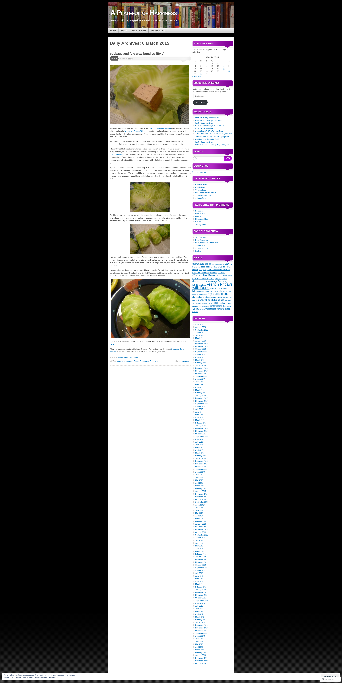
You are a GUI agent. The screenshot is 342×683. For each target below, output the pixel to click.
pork (216, 297)
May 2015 (199, 480)
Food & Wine (200, 214)
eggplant (209, 281)
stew (229, 303)
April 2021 (199, 324)
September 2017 (201, 404)
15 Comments (183, 361)
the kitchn (199, 251)
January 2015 (200, 491)
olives (194, 297)
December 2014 (201, 494)
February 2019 (200, 363)
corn (230, 276)
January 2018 (200, 396)
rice (193, 300)
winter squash (223, 309)
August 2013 (200, 538)
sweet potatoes (204, 306)
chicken (196, 272)
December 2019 (201, 344)
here (112, 344)
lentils (225, 291)
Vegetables (210, 309)
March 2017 (199, 420)
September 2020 (201, 330)
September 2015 (201, 469)
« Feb (194, 76)
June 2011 (199, 609)
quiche (229, 297)
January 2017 (200, 426)
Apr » (200, 76)
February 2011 (200, 620)
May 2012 (199, 579)
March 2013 (199, 551)
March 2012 (199, 584)
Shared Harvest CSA (203, 195)
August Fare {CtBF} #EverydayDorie (209, 131)
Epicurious (199, 211)
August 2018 (200, 379)
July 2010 (199, 639)
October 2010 (200, 631)
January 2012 (200, 590)
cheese (226, 269)
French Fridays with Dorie (160, 128)
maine (194, 294)
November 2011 (201, 595)
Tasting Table (200, 225)
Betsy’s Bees (139, 30)
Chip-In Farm (200, 187)
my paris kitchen (219, 293)
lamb (216, 291)
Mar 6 (114, 59)
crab (216, 278)
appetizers (121, 361)
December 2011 (201, 592)
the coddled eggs (117, 154)
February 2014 (200, 521)
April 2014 (199, 516)
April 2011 (199, 614)
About (124, 30)
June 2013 (199, 543)
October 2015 (200, 467)
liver (156, 361)
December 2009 (201, 658)
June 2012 (199, 576)
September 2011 (201, 601)
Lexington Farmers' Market (205, 193)
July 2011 (199, 606)
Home (113, 30)
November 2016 (201, 431)
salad (214, 299)
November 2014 (201, 497)
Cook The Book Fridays (210, 275)
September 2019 (201, 352)
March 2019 (199, 360)
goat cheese (217, 288)
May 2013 (199, 546)
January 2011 (200, 622)
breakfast (227, 267)
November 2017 (201, 401)
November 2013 (201, 529)
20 (223, 69)
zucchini (195, 312)
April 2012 (199, 581)
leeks (220, 291)
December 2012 (201, 560)
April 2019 (199, 357)
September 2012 (201, 568)
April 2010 (199, 647)
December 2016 (201, 428)
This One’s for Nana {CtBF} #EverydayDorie (212, 137)
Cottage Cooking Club (203, 278)
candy (205, 270)
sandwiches (196, 303)
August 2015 (200, 472)
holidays (195, 291)
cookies (221, 272)
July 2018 (199, 382)
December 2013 (201, 527)
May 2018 (199, 385)
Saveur (198, 222)
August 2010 (200, 636)
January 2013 (200, 557)
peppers (211, 297)
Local (229, 291)
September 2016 (201, 437)
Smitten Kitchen (201, 248)
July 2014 (199, 508)
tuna (203, 309)
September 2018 (201, 376)
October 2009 (200, 663)
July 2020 (199, 335)
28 (229, 71)
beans (194, 267)
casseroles (218, 270)
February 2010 (200, 653)
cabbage (130, 361)
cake (200, 270)
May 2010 (199, 644)
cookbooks (213, 272)
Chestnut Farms (201, 184)
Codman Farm (200, 190)
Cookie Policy (53, 677)
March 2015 (199, 486)
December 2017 (201, 398)
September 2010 (201, 633)
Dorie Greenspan (201, 240)
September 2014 (201, 502)
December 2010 (201, 625)
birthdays (214, 267)
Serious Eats (200, 246)
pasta (205, 297)
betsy (130, 59)
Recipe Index (158, 30)
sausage (204, 303)
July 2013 (199, 540)
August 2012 (200, 571)
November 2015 (201, 464)
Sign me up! (200, 102)
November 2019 (201, 346)
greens (225, 288)
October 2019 (200, 349)
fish (200, 285)
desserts (196, 281)
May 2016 (199, 447)
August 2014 (200, 505)
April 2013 (199, 549)
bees (203, 267)
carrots (210, 270)
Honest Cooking (201, 219)
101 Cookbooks (201, 237)
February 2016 (200, 456)
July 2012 (199, 573)
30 (201, 74)
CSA (219, 279)
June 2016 (199, 445)
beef (199, 267)
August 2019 (200, 355)
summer (195, 306)
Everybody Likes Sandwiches (206, 243)
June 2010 (199, 642)
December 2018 (201, 368)
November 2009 (201, 661)
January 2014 (200, 524)
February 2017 (200, 423)
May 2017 (199, 415)
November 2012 (201, 562)
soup (216, 303)
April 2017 (199, 417)
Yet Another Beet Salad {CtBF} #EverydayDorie (213, 134)
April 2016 (199, 450)
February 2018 (200, 393)
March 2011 (199, 617)
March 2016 (199, 453)
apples (208, 264)
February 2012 (200, 587)
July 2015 (199, 475)
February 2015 (200, 489)
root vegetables (203, 300)
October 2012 (200, 565)
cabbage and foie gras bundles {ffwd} (137, 53)
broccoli (195, 270)
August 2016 (200, 439)
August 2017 (200, 407)
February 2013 (200, 554)
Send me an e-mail (199, 172)
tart (211, 306)
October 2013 (200, 532)
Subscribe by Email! (206, 83)
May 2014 (199, 513)
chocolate (205, 272)
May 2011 (199, 611)
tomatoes (217, 306)
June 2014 (199, 510)
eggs (214, 281)
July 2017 (199, 409)
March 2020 (199, 338)
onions (200, 297)
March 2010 (199, 650)
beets (208, 267)
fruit (211, 288)
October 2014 (200, 499)
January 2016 (200, 458)
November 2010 (201, 628)
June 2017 (199, 412)
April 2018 (199, 387)
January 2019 (200, 365)
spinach (223, 303)
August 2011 (200, 603)
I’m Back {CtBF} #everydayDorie (207, 118)
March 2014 (199, 519)
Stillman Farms (201, 198)
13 (223, 66)
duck (204, 281)
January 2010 (200, 655)
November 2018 (201, 371)
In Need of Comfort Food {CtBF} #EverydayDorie (214, 145)
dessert (224, 279)
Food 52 (198, 216)
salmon (228, 300)
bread (221, 266)
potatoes (222, 297)
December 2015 (201, 461)
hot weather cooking (206, 291)
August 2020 (200, 333)
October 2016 (200, 434)
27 (223, 71)
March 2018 (199, 390)
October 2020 (200, 327)
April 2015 (199, 483)
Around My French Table (134, 131)
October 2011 (200, 598)
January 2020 (200, 341)
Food (204, 285)
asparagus (216, 264)
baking (228, 263)
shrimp (210, 303)
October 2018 (200, 374)
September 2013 (201, 535)
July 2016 (199, 442)
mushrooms (202, 294)
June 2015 (199, 478)
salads (221, 300)
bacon (222, 264)
